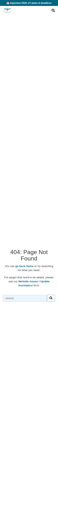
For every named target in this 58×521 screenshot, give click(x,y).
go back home (24, 266)
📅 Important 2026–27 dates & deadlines (29, 3)
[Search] (51, 298)
